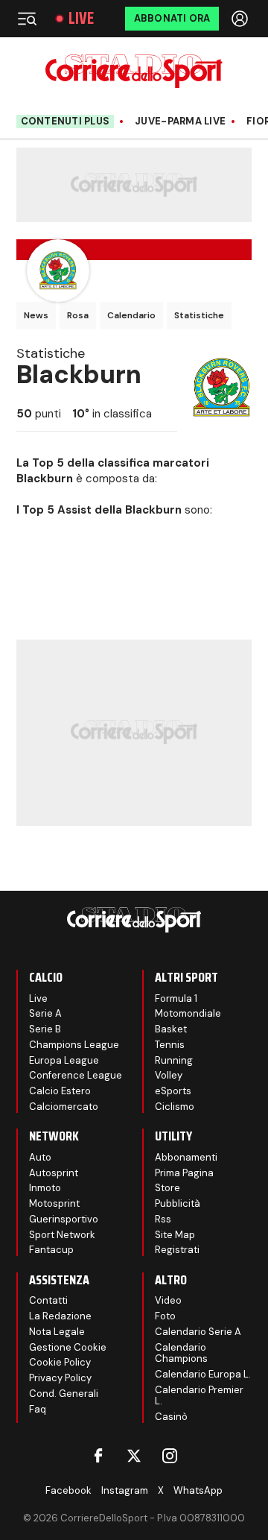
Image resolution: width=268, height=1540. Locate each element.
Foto (165, 1316)
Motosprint (54, 1203)
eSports (173, 1091)
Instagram (124, 1490)
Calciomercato (63, 1106)
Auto (40, 1157)
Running (174, 1060)
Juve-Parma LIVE (180, 121)
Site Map (175, 1234)
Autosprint (53, 1173)
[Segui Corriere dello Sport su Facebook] (98, 1456)
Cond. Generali (63, 1393)
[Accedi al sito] (241, 18)
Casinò (171, 1416)
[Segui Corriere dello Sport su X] (134, 1456)
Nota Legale (57, 1331)
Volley (168, 1075)
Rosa (78, 315)
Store (167, 1187)
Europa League (64, 1060)
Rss (163, 1219)
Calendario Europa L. (203, 1374)
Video (168, 1300)
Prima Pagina (184, 1173)
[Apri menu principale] (26, 18)
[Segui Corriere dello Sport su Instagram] (170, 1456)
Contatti (48, 1300)
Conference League (75, 1075)
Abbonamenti (186, 1157)
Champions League (74, 1044)
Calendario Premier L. (199, 1395)
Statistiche (199, 315)
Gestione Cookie (67, 1347)
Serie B (45, 1029)
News (36, 315)
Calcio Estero (60, 1091)
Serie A (45, 1013)
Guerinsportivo (63, 1219)
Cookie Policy (60, 1362)
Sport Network (62, 1234)
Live (81, 18)
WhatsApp (198, 1490)
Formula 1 (176, 998)
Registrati (177, 1249)
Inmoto (45, 1187)
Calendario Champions (181, 1353)
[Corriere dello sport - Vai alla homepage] (133, 71)
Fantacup (51, 1249)
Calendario (131, 315)
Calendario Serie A (198, 1331)
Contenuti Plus (65, 121)
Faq (37, 1409)
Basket (171, 1029)
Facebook (68, 1490)
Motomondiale (188, 1013)
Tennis (170, 1044)
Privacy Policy (60, 1378)
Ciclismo (174, 1106)
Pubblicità (177, 1203)
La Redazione (60, 1316)
